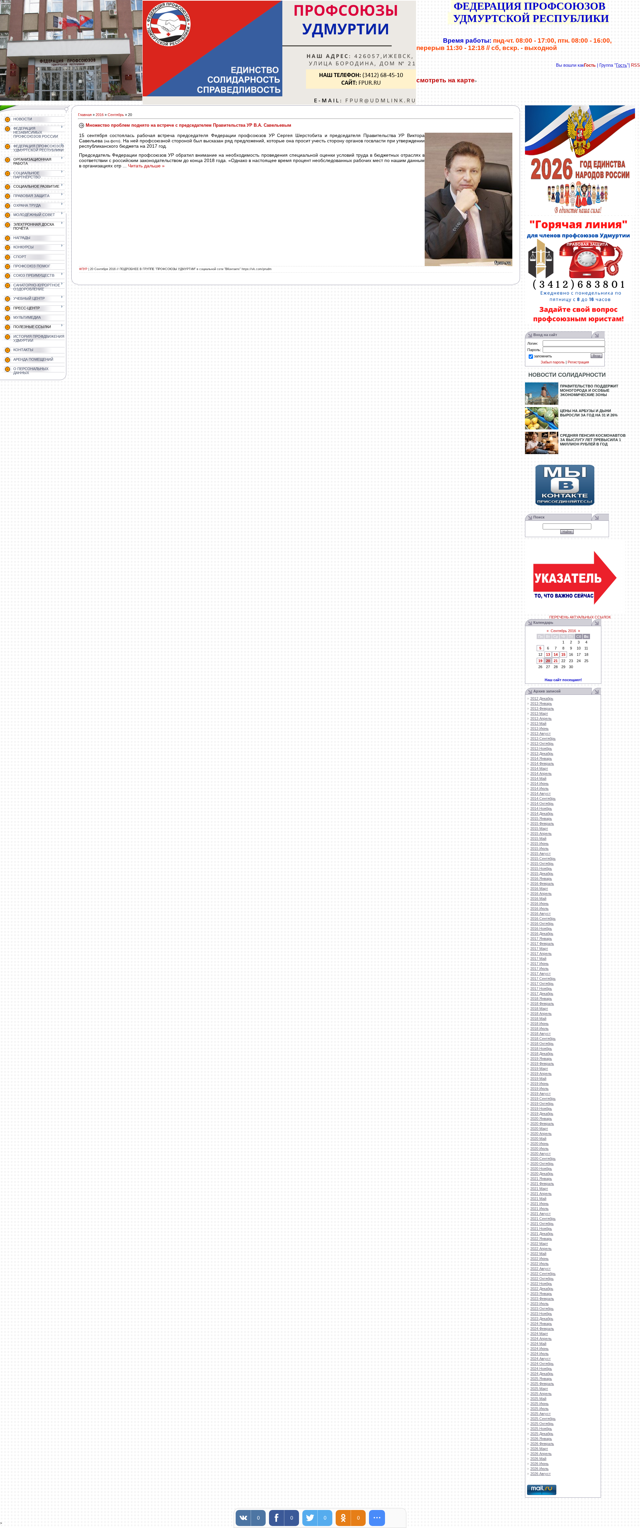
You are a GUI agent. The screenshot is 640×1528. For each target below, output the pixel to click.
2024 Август (540, 1359)
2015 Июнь (539, 844)
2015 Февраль (542, 824)
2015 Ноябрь (541, 869)
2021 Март (539, 1189)
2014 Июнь (539, 784)
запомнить (543, 356)
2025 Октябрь (542, 1424)
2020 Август (540, 1154)
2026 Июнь (539, 1464)
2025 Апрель (541, 1394)
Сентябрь (116, 115)
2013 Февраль (542, 708)
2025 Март (539, 1389)
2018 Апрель (541, 1014)
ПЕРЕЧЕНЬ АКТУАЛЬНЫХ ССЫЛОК (580, 617)
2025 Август (540, 1414)
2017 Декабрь (541, 994)
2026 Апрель (541, 1454)
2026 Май (538, 1459)
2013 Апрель (541, 718)
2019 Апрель (541, 1074)
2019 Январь (541, 1059)
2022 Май (538, 1254)
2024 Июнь (539, 1349)
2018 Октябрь (542, 1044)
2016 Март (539, 889)
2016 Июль (539, 909)
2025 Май (538, 1399)
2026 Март (539, 1449)
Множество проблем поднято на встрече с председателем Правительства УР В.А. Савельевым (188, 125)
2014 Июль (539, 789)
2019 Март (539, 1069)
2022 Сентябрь (543, 1274)
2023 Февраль (542, 1299)
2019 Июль (539, 1089)
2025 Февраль (542, 1384)
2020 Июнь (539, 1144)
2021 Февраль (542, 1184)
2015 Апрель (541, 834)
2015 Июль (539, 849)
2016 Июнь (539, 904)
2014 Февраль (542, 763)
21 (556, 661)
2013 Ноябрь (541, 748)
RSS (635, 65)
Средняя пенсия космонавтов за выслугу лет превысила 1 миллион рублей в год (593, 439)
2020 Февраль (542, 1124)
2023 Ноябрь (541, 1314)
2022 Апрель (541, 1249)
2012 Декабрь (541, 698)
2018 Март (539, 1009)
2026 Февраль (542, 1444)
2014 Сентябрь (543, 799)
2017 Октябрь (542, 984)
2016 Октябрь (542, 924)
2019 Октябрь (542, 1104)
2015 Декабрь (541, 874)
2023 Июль (539, 1304)
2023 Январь (541, 1294)
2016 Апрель (541, 894)
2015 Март (539, 829)
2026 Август (540, 1474)
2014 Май (538, 779)
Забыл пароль (553, 362)
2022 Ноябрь (541, 1284)
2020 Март (539, 1129)
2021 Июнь (539, 1204)
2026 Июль (539, 1469)
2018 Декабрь (541, 1054)
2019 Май (538, 1079)
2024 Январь (541, 1324)
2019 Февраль (542, 1064)
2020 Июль (539, 1149)
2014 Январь (541, 758)
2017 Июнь (539, 964)
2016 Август (540, 914)
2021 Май (538, 1199)
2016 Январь (541, 879)
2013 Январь (541, 703)
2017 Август (540, 974)
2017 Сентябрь (543, 979)
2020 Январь (541, 1119)
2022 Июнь (539, 1259)
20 (548, 661)
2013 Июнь (539, 728)
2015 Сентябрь (543, 859)
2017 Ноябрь (541, 989)
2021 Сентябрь (543, 1219)
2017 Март (539, 949)
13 (548, 654)
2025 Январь (541, 1379)
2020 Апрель (541, 1134)
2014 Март (539, 769)
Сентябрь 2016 (563, 631)
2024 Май (538, 1344)
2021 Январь (541, 1179)
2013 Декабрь (541, 753)
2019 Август (540, 1094)
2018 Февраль (542, 1004)
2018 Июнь (539, 1024)
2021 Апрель (541, 1194)
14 (556, 654)
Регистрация (578, 362)
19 (540, 661)
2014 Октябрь (542, 804)
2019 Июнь (539, 1084)
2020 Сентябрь (543, 1159)
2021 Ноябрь (541, 1229)
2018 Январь (541, 999)
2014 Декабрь (541, 814)
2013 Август (540, 733)
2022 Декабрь (541, 1289)
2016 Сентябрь (543, 919)
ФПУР (83, 269)
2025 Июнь (539, 1404)
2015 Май (538, 839)
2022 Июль (539, 1264)
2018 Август (540, 1034)
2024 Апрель (541, 1339)
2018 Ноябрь (541, 1049)
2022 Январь (541, 1239)
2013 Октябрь (542, 743)
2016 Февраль (542, 884)
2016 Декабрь (541, 934)
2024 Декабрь (541, 1374)
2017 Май (538, 959)
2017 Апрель (541, 954)
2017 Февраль (542, 944)
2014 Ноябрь (541, 809)
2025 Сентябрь (543, 1419)
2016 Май (538, 899)
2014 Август (540, 794)
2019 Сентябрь (543, 1099)
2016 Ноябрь (541, 929)
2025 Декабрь (541, 1434)
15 (563, 654)
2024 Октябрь (542, 1364)
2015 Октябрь (542, 864)
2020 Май (538, 1139)
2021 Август (540, 1214)
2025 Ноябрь (541, 1429)
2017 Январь (541, 939)
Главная (85, 115)
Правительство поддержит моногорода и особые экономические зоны (589, 390)
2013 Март (539, 713)
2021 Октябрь (542, 1224)
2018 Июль (539, 1029)
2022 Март (539, 1244)
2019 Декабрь (541, 1114)
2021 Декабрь (541, 1234)
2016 (100, 115)
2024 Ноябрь (541, 1369)
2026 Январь (541, 1439)
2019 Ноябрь (541, 1109)
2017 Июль (539, 969)
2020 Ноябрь (541, 1169)
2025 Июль (539, 1409)
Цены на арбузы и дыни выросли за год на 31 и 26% (589, 413)
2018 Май (538, 1019)
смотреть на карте (445, 80)
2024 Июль (539, 1354)
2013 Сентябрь (543, 738)
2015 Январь (541, 819)
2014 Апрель (541, 774)
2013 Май (538, 723)
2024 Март (539, 1334)
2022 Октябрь (542, 1279)
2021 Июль (539, 1209)
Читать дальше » (146, 165)
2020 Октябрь (542, 1164)
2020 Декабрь (541, 1174)
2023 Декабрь (541, 1319)
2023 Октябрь (542, 1309)
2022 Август (540, 1269)
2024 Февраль (542, 1329)
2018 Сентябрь (543, 1039)
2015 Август (540, 854)
